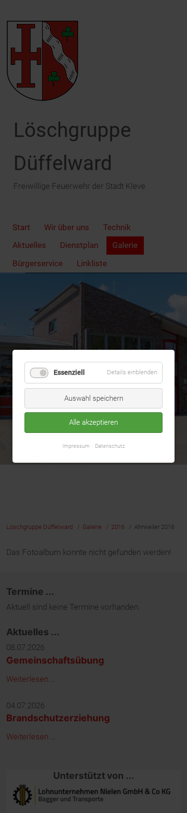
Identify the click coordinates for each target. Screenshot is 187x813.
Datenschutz (110, 446)
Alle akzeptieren (93, 423)
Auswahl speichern (93, 398)
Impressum (76, 446)
